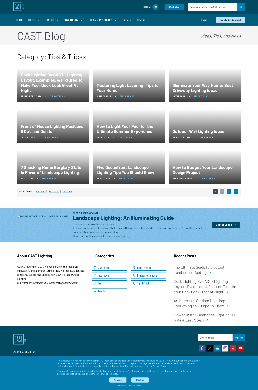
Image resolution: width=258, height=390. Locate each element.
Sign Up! (238, 337)
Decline (140, 380)
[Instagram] (225, 348)
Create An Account (230, 20)
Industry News (144, 268)
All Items (67, 191)
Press (100, 283)
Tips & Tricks (143, 283)
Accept (118, 380)
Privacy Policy (160, 366)
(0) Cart (147, 7)
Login (204, 20)
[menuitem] (19, 20)
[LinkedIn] (217, 348)
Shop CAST (174, 6)
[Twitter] (209, 348)
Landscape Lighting (147, 275)
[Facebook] (202, 348)
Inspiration (103, 275)
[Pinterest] (233, 348)
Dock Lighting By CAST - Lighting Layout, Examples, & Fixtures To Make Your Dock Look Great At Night (205, 286)
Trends (101, 291)
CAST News (103, 268)
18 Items (54, 191)
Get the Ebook (224, 224)
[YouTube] (241, 348)
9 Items (40, 191)
